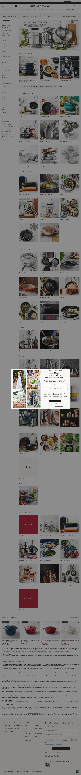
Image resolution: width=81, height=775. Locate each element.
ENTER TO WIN (55, 400)
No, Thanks (55, 403)
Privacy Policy (61, 397)
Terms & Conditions (52, 397)
